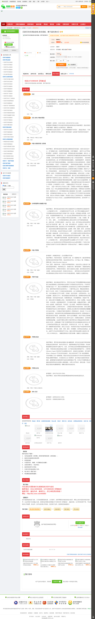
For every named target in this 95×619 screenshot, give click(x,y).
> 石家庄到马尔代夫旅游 (9, 149)
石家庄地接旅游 (20, 24)
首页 (3, 24)
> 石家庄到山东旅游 (7, 67)
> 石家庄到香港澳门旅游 (9, 146)
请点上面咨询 (11, 47)
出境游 (58, 24)
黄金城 (33, 421)
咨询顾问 (72, 64)
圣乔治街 (70, 421)
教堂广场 (64, 421)
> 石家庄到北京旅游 (7, 62)
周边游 (46, 24)
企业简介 (83, 24)
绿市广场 (86, 421)
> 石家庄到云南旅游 (7, 86)
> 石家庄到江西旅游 (7, 96)
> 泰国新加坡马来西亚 (8, 141)
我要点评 (80, 522)
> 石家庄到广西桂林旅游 (9, 105)
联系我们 (14, 50)
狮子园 (73, 226)
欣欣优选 (72, 613)
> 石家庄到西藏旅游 (7, 91)
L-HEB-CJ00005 (23, 603)
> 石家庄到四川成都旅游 (9, 108)
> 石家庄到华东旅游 (7, 84)
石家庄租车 (66, 24)
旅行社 (41, 613)
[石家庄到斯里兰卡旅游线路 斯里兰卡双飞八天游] (83, 561)
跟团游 (58, 54)
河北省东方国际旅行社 (21, 5)
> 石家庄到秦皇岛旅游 (8, 136)
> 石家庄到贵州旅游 (7, 110)
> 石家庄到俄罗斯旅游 (8, 151)
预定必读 (28, 538)
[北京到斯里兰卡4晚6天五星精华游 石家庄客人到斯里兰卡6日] (48, 563)
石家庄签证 (30, 24)
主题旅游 (36, 613)
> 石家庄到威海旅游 (7, 132)
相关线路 (26, 554)
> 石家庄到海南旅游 (7, 88)
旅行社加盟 (57, 616)
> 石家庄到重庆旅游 (7, 124)
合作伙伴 (44, 616)
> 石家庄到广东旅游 (7, 93)
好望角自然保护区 (76, 313)
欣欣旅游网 (9, 28)
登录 (77, 1)
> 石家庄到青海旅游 (7, 122)
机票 (30, 1)
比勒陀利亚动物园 (45, 421)
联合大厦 (70, 157)
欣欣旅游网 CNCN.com (47, 618)
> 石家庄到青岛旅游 (7, 134)
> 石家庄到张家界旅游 (8, 100)
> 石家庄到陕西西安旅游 (9, 112)
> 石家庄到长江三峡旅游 (9, 98)
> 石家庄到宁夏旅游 (7, 120)
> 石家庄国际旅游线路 (8, 158)
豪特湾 (87, 286)
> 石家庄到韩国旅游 (7, 144)
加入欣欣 (37, 616)
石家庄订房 (75, 24)
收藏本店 (6, 50)
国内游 (52, 24)
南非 (85, 99)
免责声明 (50, 616)
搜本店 (91, 6)
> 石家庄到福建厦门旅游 (9, 115)
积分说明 (80, 527)
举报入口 (90, 608)
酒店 (34, 1)
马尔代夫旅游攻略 (27, 549)
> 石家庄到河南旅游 (7, 72)
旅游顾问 (24, 1)
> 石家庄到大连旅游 (7, 129)
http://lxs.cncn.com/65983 (36, 494)
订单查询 (86, 1)
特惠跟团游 (13, 1)
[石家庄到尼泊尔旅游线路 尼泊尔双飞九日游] (65, 561)
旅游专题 (38, 24)
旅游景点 (46, 613)
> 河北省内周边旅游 (7, 74)
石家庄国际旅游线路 (72, 554)
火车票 (42, 1)
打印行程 (71, 73)
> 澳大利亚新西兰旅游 (8, 156)
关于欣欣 (31, 616)
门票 (38, 1)
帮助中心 (63, 616)
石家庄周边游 (58, 613)
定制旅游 (30, 613)
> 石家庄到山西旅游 (7, 69)
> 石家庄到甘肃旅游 (7, 117)
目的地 (19, 1)
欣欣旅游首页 (23, 613)
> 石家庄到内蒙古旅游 (8, 79)
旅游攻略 (52, 613)
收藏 (40, 52)
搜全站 (84, 6)
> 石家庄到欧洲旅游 (7, 153)
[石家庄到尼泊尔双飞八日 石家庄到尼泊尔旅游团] (31, 561)
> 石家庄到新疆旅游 (7, 103)
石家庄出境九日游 (84, 554)
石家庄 (57, 46)
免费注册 (80, 1)
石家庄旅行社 (17, 28)
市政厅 (57, 164)
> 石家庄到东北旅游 (7, 81)
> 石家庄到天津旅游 (7, 64)
